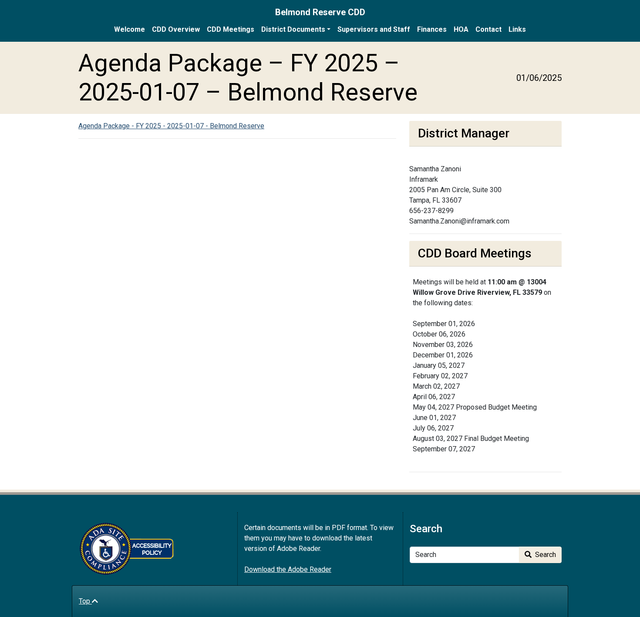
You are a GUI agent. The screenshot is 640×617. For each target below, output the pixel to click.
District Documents (293, 29)
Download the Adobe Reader (287, 569)
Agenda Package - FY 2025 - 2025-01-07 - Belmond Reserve (171, 126)
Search (544, 554)
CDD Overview (176, 29)
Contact (488, 29)
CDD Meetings (230, 29)
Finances (432, 29)
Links (517, 29)
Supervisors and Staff (373, 29)
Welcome (129, 29)
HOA (461, 29)
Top (85, 601)
